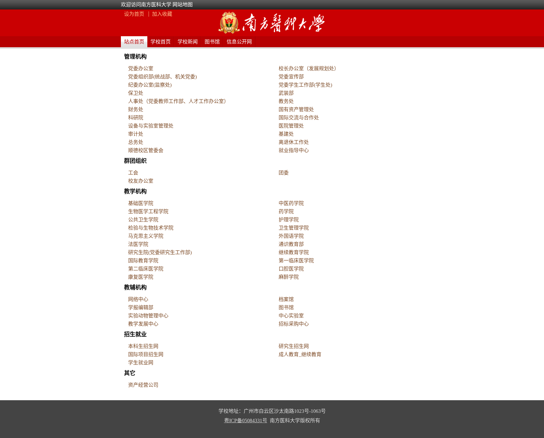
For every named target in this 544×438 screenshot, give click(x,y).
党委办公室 (140, 68)
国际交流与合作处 (299, 117)
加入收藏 (162, 14)
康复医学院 (140, 277)
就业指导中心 (294, 150)
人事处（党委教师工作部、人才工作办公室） (178, 101)
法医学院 (138, 244)
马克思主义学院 (145, 236)
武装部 (286, 93)
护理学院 (289, 219)
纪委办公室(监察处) (150, 85)
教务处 (286, 101)
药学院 (286, 211)
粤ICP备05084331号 (245, 420)
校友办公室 (140, 181)
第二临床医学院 (145, 268)
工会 (133, 172)
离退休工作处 (294, 142)
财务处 (135, 109)
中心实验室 (291, 315)
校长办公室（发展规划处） (309, 68)
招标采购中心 (294, 324)
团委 (284, 172)
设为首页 (134, 14)
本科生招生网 (143, 346)
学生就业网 (140, 362)
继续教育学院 (294, 252)
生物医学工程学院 (148, 211)
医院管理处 (291, 125)
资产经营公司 (143, 385)
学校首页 (160, 41)
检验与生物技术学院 (150, 227)
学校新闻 (188, 41)
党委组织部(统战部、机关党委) (162, 76)
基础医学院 (140, 203)
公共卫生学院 (143, 219)
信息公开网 (239, 41)
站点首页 (134, 41)
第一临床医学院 (296, 260)
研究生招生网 (294, 346)
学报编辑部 (140, 307)
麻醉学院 (289, 277)
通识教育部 (291, 244)
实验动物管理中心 (148, 315)
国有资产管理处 (296, 109)
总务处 (135, 142)
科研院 (135, 117)
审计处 (135, 134)
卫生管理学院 (294, 227)
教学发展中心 (143, 324)
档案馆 (286, 299)
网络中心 (138, 299)
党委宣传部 (291, 76)
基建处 (286, 134)
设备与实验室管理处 (150, 125)
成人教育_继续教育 (300, 354)
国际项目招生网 (145, 354)
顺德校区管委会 (145, 150)
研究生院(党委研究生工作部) (160, 252)
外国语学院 (291, 236)
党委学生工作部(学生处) (305, 85)
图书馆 (212, 41)
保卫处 (135, 93)
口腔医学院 (291, 268)
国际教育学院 (143, 260)
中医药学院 (291, 203)
